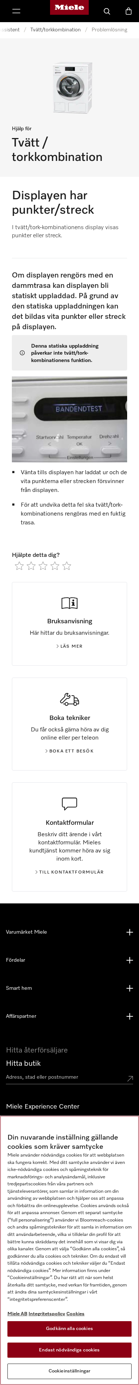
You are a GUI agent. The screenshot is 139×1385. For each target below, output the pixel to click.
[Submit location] (130, 1079)
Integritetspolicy (47, 1314)
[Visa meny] (16, 11)
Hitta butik (23, 1063)
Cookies (75, 1314)
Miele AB (17, 1314)
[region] (69, 1250)
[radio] (19, 565)
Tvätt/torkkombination (55, 29)
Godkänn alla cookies (69, 1328)
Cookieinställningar (69, 1371)
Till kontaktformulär (71, 872)
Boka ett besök (71, 751)
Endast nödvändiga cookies (69, 1350)
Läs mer (71, 646)
